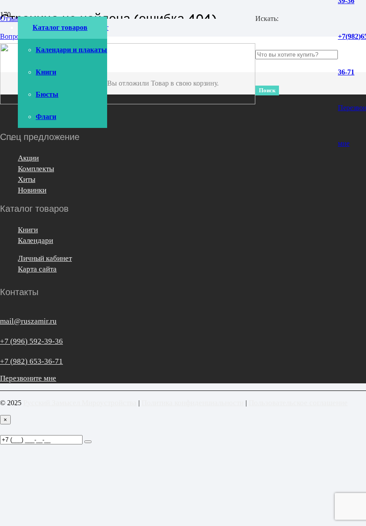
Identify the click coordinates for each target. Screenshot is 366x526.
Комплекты (36, 168)
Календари (35, 240)
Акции (28, 158)
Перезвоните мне (28, 378)
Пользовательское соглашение (298, 403)
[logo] (127, 102)
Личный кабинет (45, 258)
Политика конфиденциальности (192, 403)
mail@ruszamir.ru (28, 321)
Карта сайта (37, 269)
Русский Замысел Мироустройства (80, 403)
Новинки (32, 190)
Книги (28, 230)
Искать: (267, 18)
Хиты (26, 179)
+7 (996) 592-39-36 (31, 341)
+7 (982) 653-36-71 (31, 361)
